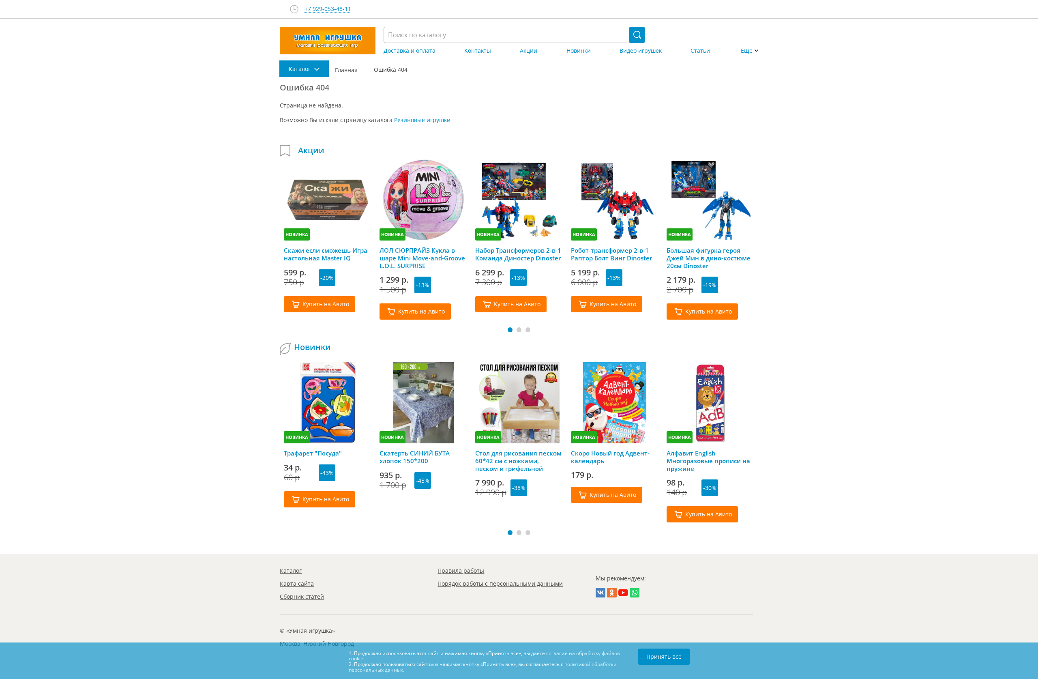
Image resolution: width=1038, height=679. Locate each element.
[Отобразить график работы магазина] (294, 9)
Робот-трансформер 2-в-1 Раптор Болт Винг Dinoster (611, 254)
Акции (528, 50)
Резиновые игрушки (422, 120)
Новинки (578, 50)
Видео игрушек (641, 50)
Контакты (477, 50)
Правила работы (461, 570)
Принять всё (664, 656)
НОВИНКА (296, 234)
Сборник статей (302, 596)
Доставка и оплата (409, 50)
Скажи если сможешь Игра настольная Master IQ (325, 254)
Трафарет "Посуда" (313, 453)
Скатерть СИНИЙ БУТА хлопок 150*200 (415, 457)
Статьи (700, 50)
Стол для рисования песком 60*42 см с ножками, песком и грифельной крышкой (518, 460)
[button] (510, 329)
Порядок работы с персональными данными (500, 583)
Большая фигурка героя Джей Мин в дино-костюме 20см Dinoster (709, 258)
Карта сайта (297, 583)
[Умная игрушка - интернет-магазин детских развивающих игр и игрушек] (327, 40)
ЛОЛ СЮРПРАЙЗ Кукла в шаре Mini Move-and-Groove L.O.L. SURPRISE (422, 258)
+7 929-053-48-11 (328, 9)
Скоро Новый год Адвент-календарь (610, 457)
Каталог (291, 570)
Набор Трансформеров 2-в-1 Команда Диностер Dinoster (518, 254)
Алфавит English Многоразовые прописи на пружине (708, 460)
